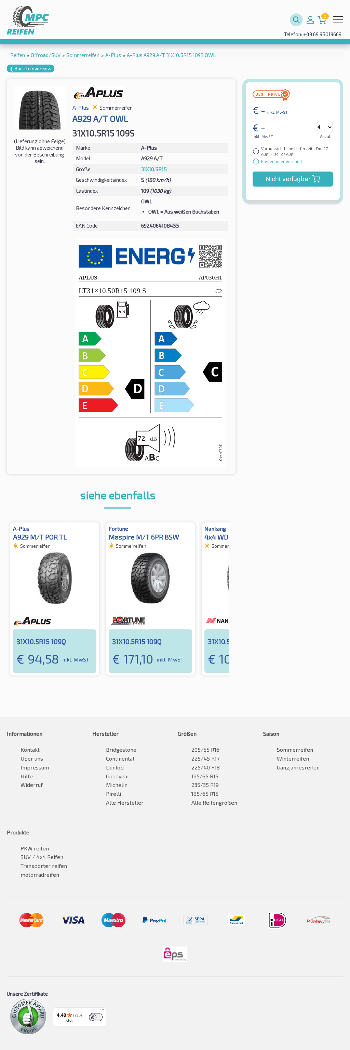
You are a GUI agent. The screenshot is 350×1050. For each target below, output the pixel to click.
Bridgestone (121, 749)
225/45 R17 (205, 758)
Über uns (32, 758)
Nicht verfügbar (288, 178)
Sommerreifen (295, 749)
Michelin (116, 784)
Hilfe (27, 776)
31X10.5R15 (154, 169)
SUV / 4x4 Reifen (42, 857)
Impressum (35, 767)
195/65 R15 (204, 776)
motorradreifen (40, 874)
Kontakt (30, 749)
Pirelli (113, 793)
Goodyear (118, 776)
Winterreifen (293, 758)
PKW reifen (35, 848)
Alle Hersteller (125, 802)
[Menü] (102, 1011)
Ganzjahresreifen (298, 767)
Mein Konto (310, 20)
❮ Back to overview (31, 68)
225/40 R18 (205, 767)
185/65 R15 (204, 793)
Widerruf (32, 784)
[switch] (96, 1017)
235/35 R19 (205, 784)
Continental (120, 758)
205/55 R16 (205, 749)
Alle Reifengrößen (214, 802)
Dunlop (115, 767)
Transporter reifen (44, 865)
